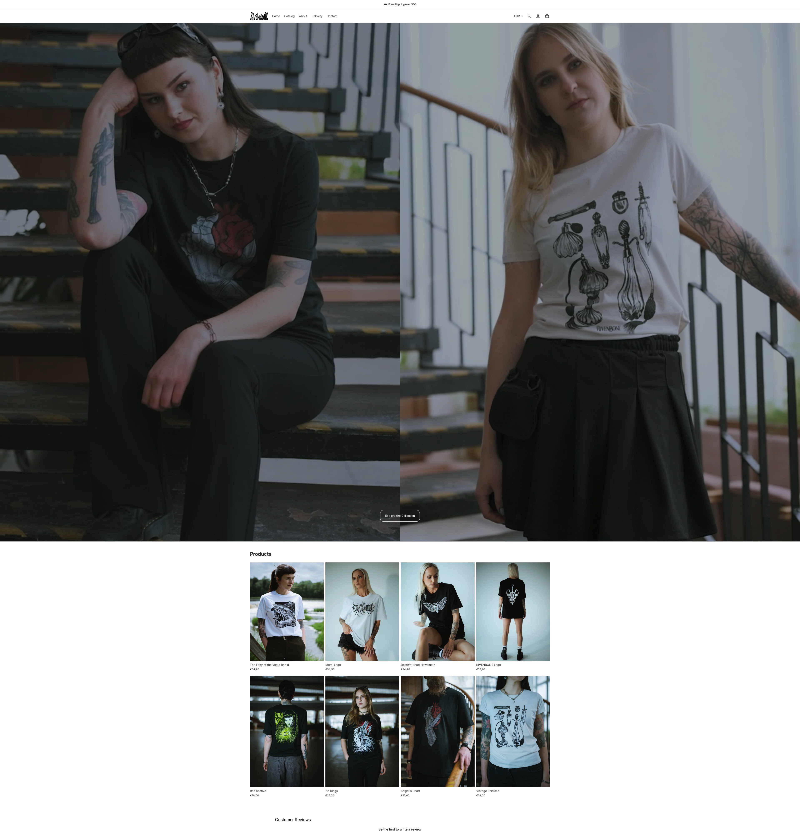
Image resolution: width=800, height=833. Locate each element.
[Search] (529, 16)
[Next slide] (317, 611)
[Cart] (547, 16)
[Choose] (317, 654)
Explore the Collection (400, 515)
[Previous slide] (256, 611)
